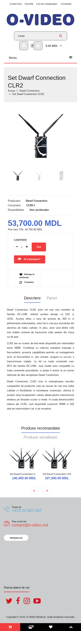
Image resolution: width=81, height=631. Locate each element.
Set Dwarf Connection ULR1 (25, 474)
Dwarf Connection (29, 90)
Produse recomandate (40, 428)
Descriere (32, 298)
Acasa (11, 90)
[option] (40, 136)
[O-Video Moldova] (40, 25)
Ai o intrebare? (32, 259)
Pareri (52, 298)
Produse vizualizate (40, 437)
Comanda (66, 4)
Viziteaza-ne (16, 538)
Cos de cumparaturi (46, 4)
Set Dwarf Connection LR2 (57, 474)
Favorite (29, 4)
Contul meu (16, 4)
